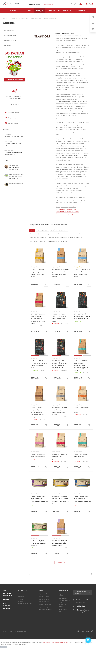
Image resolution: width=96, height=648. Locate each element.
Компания (22, 590)
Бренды (6, 599)
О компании (22, 594)
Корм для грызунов (45, 604)
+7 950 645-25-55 (33, 4)
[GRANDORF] (42, 36)
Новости (6, 130)
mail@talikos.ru (81, 606)
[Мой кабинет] (75, 4)
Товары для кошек (44, 601)
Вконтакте (48, 622)
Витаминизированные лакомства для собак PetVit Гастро (16, 176)
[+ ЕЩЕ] (90, 10)
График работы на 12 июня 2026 (12, 144)
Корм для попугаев (45, 607)
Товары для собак (44, 599)
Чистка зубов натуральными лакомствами (14, 167)
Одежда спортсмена (45, 609)
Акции (5, 590)
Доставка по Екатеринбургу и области (64, 600)
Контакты (7, 609)
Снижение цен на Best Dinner (13, 136)
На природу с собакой (16, 183)
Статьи (5, 160)
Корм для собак (44, 594)
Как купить (63, 590)
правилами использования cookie (55, 642)
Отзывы (20, 599)
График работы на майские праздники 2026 (13, 153)
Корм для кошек (44, 596)
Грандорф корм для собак (66, 207)
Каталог (42, 590)
